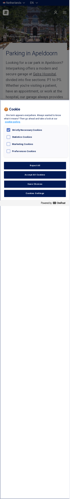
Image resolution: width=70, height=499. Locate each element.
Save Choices (35, 184)
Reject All (35, 165)
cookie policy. (12, 121)
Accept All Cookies (35, 174)
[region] (35, 299)
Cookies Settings (35, 193)
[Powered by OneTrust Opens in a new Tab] (54, 203)
